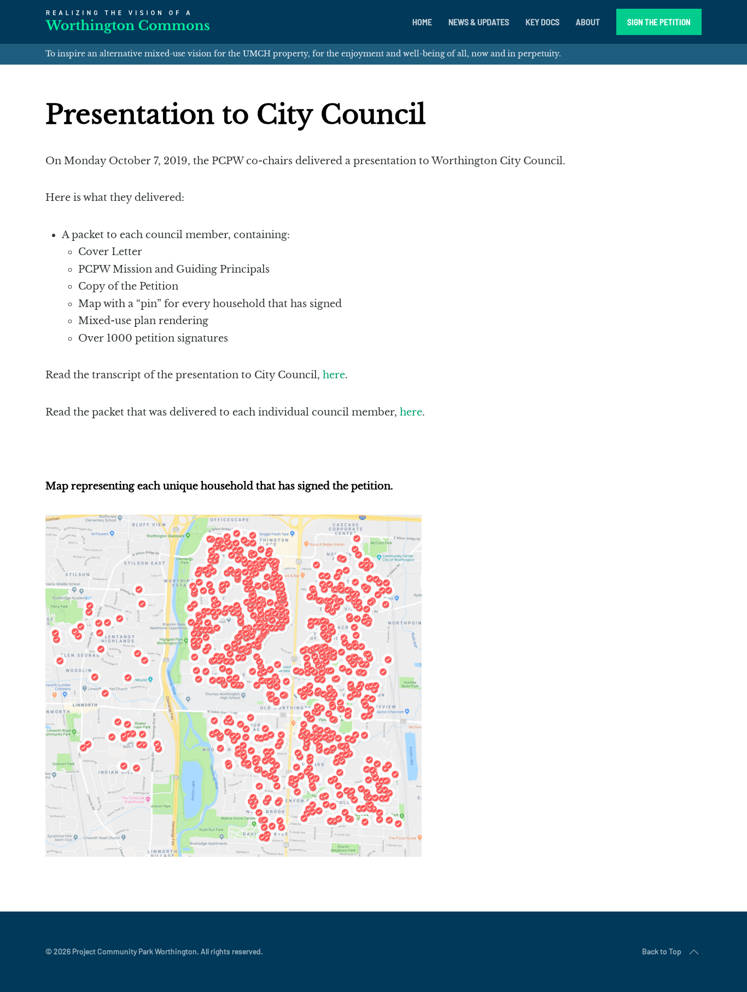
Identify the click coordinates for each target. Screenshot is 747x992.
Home (422, 21)
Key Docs (542, 21)
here (334, 375)
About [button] (588, 21)
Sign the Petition (659, 22)
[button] (694, 952)
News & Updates (478, 21)
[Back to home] (127, 22)
